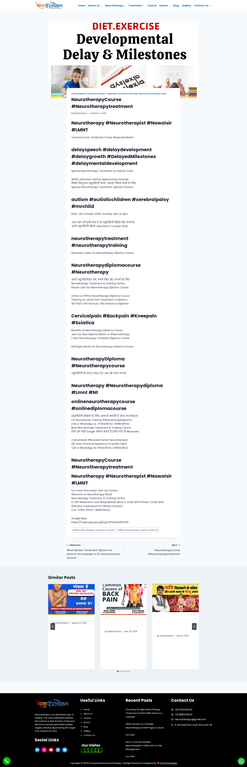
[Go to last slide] (52, 626)
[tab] (117, 671)
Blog (176, 5)
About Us (88, 713)
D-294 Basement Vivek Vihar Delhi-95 (193, 724)
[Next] (194, 626)
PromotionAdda (168, 763)
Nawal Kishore (80, 113)
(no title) (130, 734)
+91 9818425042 (183, 714)
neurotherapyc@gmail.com (190, 719)
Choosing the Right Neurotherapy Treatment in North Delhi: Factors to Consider (144, 713)
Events (87, 722)
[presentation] (71, 599)
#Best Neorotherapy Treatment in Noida (93, 530)
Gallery (186, 5)
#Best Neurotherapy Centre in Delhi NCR (138, 530)
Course (152, 5)
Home (81, 5)
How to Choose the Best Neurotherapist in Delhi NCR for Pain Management (144, 746)
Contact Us (89, 735)
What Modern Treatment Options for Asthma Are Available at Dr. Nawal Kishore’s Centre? (93, 552)
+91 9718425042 (183, 709)
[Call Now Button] (7, 761)
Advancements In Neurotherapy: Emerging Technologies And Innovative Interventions (118, 94)
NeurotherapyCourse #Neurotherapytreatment (164, 550)
